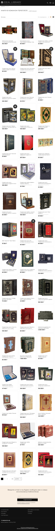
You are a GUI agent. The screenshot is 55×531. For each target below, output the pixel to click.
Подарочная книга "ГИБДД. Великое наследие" (8, 299)
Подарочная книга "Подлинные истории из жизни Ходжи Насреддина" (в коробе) (27, 127)
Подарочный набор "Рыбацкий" (25, 443)
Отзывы (3, 513)
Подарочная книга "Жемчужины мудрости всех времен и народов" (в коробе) (9, 183)
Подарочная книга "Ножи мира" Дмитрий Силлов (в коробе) (26, 385)
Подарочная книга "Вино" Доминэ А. (44, 69)
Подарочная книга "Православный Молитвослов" (42, 356)
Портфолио (4, 515)
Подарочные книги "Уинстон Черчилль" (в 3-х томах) (9, 328)
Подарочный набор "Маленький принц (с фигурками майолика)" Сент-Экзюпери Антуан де (9, 385)
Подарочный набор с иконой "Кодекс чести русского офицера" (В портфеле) (9, 270)
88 (12, 478)
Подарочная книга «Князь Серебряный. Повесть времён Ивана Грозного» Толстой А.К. (8, 356)
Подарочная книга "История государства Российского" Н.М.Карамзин (9, 471)
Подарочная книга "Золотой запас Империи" (9, 154)
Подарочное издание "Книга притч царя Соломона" (27, 299)
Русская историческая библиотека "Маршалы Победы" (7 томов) (25, 356)
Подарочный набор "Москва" (9, 413)
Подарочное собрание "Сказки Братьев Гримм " (44, 154)
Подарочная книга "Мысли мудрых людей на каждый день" (8, 69)
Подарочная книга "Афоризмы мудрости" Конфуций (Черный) (25, 154)
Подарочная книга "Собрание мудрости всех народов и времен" (27, 270)
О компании (5, 509)
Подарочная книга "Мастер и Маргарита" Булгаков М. (27, 328)
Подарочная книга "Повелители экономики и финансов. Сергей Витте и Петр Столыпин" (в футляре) (45, 241)
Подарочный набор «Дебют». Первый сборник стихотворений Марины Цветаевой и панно (27, 183)
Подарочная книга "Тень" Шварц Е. (44, 212)
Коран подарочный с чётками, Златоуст (25, 471)
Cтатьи (30, 513)
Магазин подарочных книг (22, 528)
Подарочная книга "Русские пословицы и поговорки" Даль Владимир (27, 98)
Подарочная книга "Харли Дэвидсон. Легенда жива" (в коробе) (9, 127)
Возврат (30, 511)
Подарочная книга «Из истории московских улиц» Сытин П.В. (27, 241)
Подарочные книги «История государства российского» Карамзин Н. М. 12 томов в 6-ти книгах (27, 69)
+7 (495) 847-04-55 (5, 520)
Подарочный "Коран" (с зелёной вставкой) (44, 127)
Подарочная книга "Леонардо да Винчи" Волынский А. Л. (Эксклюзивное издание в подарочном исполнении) (27, 414)
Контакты (4, 511)
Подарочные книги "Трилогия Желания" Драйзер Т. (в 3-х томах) (45, 299)
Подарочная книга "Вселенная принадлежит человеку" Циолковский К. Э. (45, 183)
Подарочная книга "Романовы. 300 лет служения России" (9, 212)
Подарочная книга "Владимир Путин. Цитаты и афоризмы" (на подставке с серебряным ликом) (45, 270)
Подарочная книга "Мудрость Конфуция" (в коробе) (9, 443)
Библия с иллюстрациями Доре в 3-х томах (44, 443)
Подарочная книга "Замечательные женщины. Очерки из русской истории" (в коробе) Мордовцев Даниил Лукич (45, 471)
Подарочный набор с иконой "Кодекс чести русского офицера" (45, 41)
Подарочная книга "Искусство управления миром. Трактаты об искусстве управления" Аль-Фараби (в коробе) (45, 385)
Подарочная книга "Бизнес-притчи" (45, 98)
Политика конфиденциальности (23, 503)
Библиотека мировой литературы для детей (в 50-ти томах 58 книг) (9, 41)
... (9, 478)
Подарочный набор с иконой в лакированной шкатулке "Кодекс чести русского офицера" (27, 212)
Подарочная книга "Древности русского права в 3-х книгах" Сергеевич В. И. (9, 98)
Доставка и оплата (33, 509)
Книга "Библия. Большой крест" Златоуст (44, 414)
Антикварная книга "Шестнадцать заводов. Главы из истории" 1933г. (27, 41)
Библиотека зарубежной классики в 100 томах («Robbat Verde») (44, 328)
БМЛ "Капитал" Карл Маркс (9, 240)
